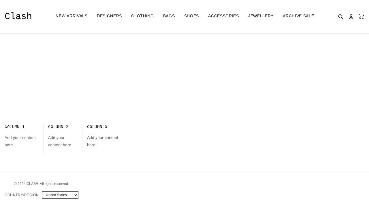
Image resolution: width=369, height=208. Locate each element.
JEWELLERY (261, 16)
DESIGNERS (109, 16)
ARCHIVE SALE (298, 16)
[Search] (341, 17)
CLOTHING (142, 16)
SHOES (191, 16)
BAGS (169, 16)
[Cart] (361, 17)
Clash (18, 16)
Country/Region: (22, 195)
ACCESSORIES (223, 16)
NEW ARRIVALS (71, 16)
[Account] (351, 17)
